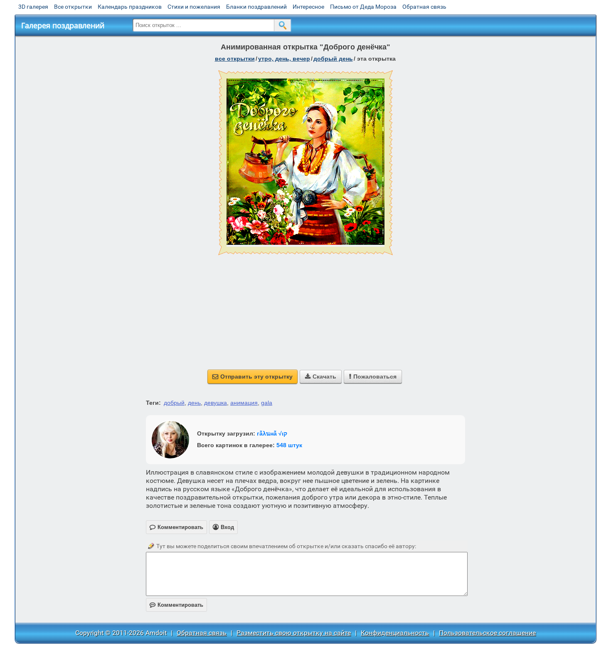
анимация (244, 402)
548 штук (289, 445)
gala (266, 402)
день (194, 402)
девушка (215, 402)
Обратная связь (424, 6)
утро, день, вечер (284, 58)
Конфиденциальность (395, 633)
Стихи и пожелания (194, 6)
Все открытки (73, 6)
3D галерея (33, 6)
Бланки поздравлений (256, 6)
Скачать (320, 376)
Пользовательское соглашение (487, 633)
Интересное (308, 6)
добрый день (333, 58)
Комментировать (176, 605)
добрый (174, 402)
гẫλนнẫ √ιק (272, 433)
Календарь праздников (130, 6)
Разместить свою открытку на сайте (294, 633)
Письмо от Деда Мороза (363, 6)
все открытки (235, 58)
